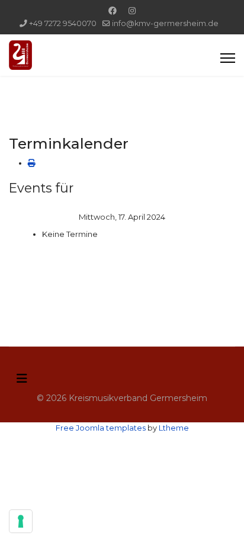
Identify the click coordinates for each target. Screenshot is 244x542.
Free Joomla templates (101, 427)
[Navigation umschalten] (22, 378)
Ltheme (174, 427)
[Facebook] (112, 10)
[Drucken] (32, 163)
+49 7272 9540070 (63, 23)
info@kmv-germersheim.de (165, 23)
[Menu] (227, 58)
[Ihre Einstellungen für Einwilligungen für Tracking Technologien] (20, 521)
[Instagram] (132, 10)
